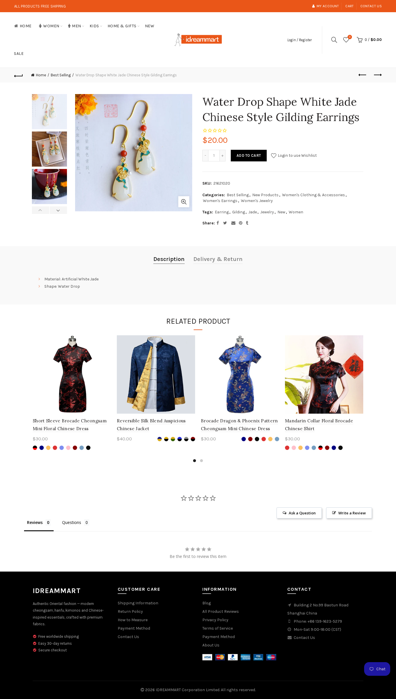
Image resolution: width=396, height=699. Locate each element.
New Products (265, 194)
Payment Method (134, 628)
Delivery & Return (218, 259)
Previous (41, 210)
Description (169, 259)
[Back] (18, 75)
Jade (252, 212)
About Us (210, 645)
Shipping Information (138, 603)
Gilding (238, 212)
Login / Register (299, 40)
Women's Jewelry (257, 200)
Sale (18, 53)
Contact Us (128, 636)
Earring (222, 212)
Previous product (363, 75)
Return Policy (130, 611)
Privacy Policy (215, 619)
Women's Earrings (220, 200)
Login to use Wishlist (297, 155)
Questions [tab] (71, 522)
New (150, 26)
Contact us (371, 6)
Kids (94, 26)
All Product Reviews (220, 611)
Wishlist (349, 37)
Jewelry (267, 212)
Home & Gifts (122, 26)
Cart (349, 6)
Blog (206, 603)
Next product (377, 75)
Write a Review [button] (352, 513)
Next (58, 210)
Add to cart (249, 155)
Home (26, 26)
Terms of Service (217, 628)
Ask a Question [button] (302, 513)
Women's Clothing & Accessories (313, 194)
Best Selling (61, 75)
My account (328, 6)
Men (76, 26)
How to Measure (133, 619)
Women (51, 26)
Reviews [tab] (35, 522)
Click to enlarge (183, 201)
